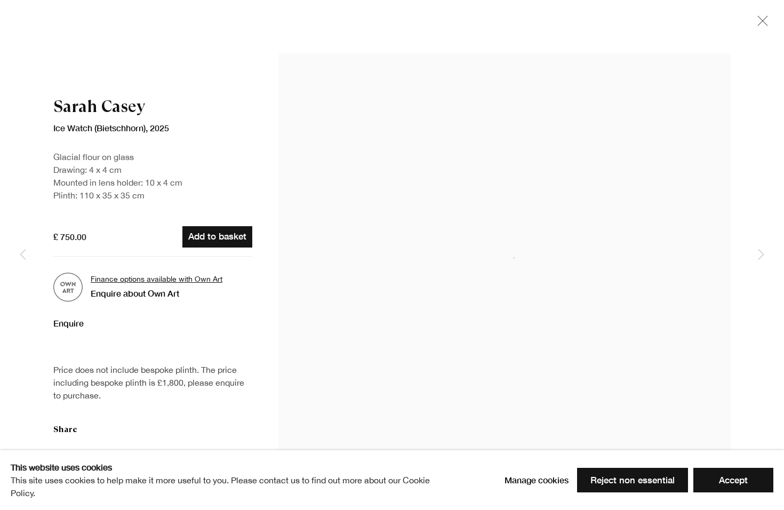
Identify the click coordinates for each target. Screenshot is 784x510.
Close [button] (760, 24)
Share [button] (65, 429)
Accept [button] (733, 479)
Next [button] (761, 254)
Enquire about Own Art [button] (135, 293)
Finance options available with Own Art (156, 278)
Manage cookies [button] (537, 480)
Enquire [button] (68, 323)
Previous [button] (23, 254)
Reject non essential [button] (632, 479)
